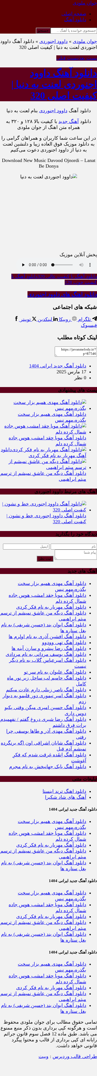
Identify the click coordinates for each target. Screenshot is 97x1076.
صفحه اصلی (73, 13)
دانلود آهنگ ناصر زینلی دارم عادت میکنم (46, 689)
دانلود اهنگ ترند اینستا (64, 791)
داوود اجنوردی (53, 41)
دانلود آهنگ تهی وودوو (64, 642)
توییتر (25, 319)
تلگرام (84, 319)
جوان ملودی (85, 41)
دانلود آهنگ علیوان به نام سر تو (55, 672)
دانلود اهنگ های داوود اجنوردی (62, 294)
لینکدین (44, 319)
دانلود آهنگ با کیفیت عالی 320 (67, 276)
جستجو (43, 30)
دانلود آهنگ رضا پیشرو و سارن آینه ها (49, 648)
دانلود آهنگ (75, 19)
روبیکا (65, 319)
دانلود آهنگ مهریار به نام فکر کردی (51, 607)
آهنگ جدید (68, 121)
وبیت (43, 1056)
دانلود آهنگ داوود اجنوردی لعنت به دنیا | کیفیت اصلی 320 (54, 84)
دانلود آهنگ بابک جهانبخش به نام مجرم (47, 766)
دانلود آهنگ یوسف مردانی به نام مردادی (46, 654)
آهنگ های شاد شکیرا (65, 797)
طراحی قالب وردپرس (75, 1056)
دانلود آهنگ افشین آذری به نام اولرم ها (47, 636)
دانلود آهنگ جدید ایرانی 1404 (57, 366)
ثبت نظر (45, 559)
